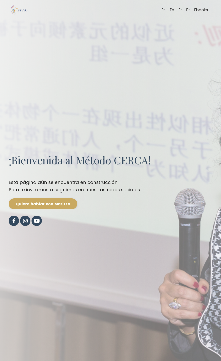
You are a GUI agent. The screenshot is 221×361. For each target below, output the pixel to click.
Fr (180, 9)
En (172, 9)
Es (163, 9)
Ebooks (201, 9)
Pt (188, 9)
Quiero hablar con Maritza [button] (43, 204)
